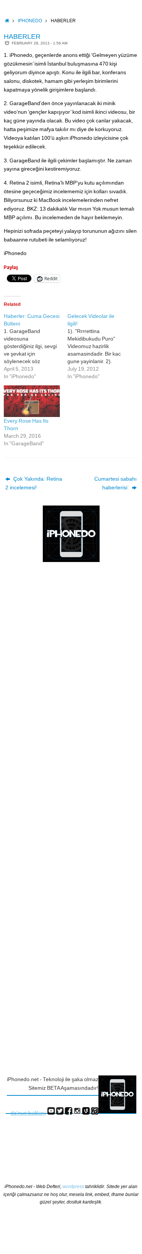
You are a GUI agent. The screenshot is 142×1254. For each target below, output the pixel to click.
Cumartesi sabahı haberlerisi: (115, 483)
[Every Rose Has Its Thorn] (32, 401)
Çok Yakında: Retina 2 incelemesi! (33, 483)
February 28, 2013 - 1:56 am (39, 43)
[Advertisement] (36, 691)
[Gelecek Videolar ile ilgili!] (99, 346)
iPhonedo (30, 20)
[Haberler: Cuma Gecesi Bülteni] (35, 346)
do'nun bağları (28, 1113)
